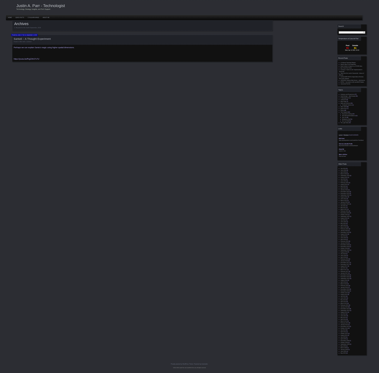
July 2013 (343, 330)
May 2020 (343, 223)
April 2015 (343, 301)
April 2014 (343, 319)
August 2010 (344, 335)
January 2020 (344, 230)
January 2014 (344, 324)
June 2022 (343, 198)
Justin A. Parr (21, 35)
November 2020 (345, 213)
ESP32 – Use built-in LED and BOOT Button (352, 82)
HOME (10, 17)
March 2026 (344, 174)
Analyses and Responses (347, 94)
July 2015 (343, 296)
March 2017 (344, 269)
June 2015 (343, 298)
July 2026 (343, 168)
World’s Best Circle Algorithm (348, 64)
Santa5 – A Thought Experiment (32, 38)
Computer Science (347, 105)
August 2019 (344, 234)
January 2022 (344, 202)
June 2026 (343, 170)
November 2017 (345, 264)
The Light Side (344, 122)
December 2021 (345, 204)
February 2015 (344, 305)
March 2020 (344, 227)
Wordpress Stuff (346, 119)
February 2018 (344, 259)
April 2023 (343, 188)
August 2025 (344, 177)
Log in (340, 135)
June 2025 (343, 181)
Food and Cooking (347, 114)
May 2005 (343, 353)
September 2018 (345, 250)
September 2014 (345, 310)
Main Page (343, 101)
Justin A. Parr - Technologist (40, 6)
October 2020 (344, 214)
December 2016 (345, 275)
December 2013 (345, 326)
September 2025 (345, 175)
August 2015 (344, 294)
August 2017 (344, 266)
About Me (46, 17)
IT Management (345, 98)
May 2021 (343, 207)
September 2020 (345, 216)
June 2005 (343, 351)
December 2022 (345, 191)
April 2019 (343, 239)
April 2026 (343, 172)
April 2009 (343, 339)
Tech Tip (344, 117)
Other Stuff (22, 41)
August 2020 (344, 218)
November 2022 (345, 193)
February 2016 (344, 285)
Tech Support (344, 112)
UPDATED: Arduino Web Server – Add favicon (353, 80)
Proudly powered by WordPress (180, 364)
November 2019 (345, 232)
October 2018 (344, 248)
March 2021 (344, 209)
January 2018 (344, 260)
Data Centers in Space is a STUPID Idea (351, 66)
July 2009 (343, 337)
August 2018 (344, 252)
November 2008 (345, 340)
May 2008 (343, 346)
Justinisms (343, 99)
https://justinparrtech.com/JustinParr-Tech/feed (351, 140)
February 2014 (344, 323)
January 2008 (344, 349)
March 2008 (344, 347)
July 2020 (343, 220)
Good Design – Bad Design (348, 96)
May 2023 (343, 186)
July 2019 (343, 236)
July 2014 (343, 314)
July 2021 (343, 205)
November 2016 (345, 276)
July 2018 (343, 253)
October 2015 (344, 292)
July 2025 (343, 179)
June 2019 (343, 237)
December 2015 (345, 289)
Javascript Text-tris (345, 84)
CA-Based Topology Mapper (348, 62)
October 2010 (344, 333)
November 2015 (345, 291)
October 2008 (344, 342)
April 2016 (343, 282)
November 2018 (345, 246)
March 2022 (344, 200)
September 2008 (345, 344)
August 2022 (344, 197)
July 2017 (343, 268)
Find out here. (342, 156)
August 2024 (344, 184)
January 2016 (344, 287)
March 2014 (344, 321)
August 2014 (344, 312)
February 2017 (344, 271)
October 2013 (344, 328)
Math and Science (345, 103)
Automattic (205, 364)
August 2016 (344, 280)
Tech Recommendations (348, 115)
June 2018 (343, 255)
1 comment (28, 41)
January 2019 (344, 243)
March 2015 (344, 303)
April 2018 (343, 257)
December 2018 (345, 245)
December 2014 (345, 308)
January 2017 (344, 273)
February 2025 (344, 182)
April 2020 (343, 225)
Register (346, 135)
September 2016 (345, 278)
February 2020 (344, 229)
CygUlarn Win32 (33, 17)
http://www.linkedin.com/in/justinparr (348, 145)
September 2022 (345, 195)
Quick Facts (19, 17)
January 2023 (344, 189)
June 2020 (343, 221)
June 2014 (343, 316)
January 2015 (344, 307)
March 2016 (344, 284)
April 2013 (343, 331)
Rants (342, 110)
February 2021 (344, 211)
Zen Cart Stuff (345, 121)
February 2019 (344, 241)
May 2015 (343, 300)
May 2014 (343, 317)
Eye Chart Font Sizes (346, 68)
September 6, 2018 (32, 35)
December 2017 (345, 262)
